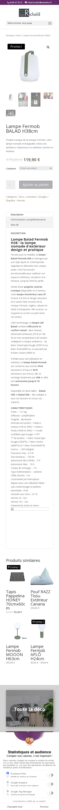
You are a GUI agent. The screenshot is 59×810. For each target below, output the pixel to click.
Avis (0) (14, 224)
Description (17, 214)
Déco (18, 35)
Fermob (21, 200)
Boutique (10, 35)
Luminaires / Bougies (36, 196)
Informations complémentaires (28, 219)
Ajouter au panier (36, 184)
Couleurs (11, 168)
